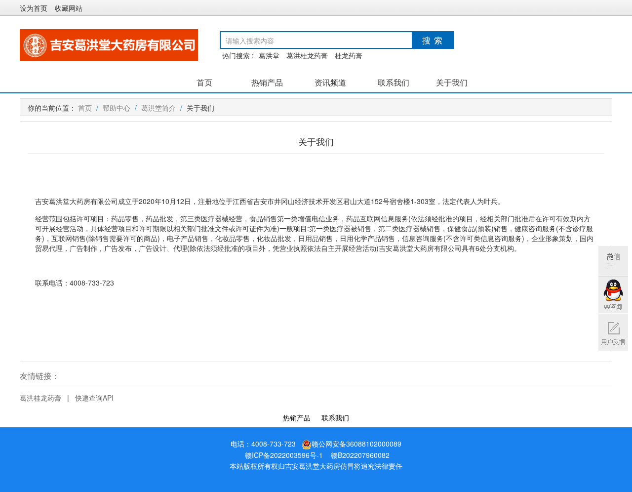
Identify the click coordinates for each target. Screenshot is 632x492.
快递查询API (94, 398)
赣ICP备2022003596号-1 (284, 455)
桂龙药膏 (348, 55)
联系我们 (393, 83)
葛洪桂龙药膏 (307, 55)
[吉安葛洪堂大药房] (109, 44)
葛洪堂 (269, 55)
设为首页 (33, 7)
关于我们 (452, 83)
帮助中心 (116, 108)
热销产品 (267, 83)
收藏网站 (68, 7)
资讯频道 (330, 83)
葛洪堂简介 (158, 108)
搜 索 (432, 40)
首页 (204, 83)
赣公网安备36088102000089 (356, 444)
